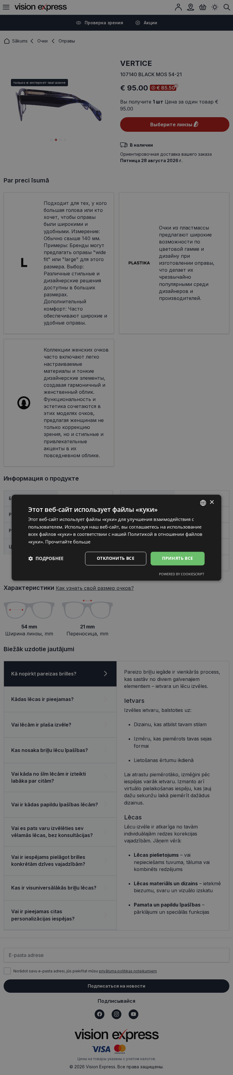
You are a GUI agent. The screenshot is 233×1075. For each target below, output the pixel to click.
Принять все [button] (177, 558)
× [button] (211, 502)
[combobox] (203, 503)
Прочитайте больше (67, 542)
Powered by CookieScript (181, 574)
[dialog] (116, 537)
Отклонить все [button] (115, 558)
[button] (45, 558)
